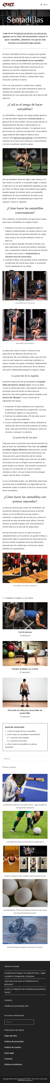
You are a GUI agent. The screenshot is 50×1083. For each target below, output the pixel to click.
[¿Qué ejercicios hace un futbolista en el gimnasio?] (25, 825)
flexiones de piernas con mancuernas (32, 33)
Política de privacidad (13, 1041)
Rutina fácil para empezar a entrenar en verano (25, 947)
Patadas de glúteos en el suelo (25, 669)
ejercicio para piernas (23, 138)
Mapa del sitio (10, 1036)
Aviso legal (9, 1053)
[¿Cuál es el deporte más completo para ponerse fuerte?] (25, 859)
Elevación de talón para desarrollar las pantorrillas (25, 711)
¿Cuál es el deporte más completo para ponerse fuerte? (25, 876)
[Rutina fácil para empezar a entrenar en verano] (25, 930)
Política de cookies (12, 1047)
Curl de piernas (25, 632)
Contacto (8, 1058)
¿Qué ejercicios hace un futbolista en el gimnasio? (25, 842)
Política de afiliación (13, 1064)
